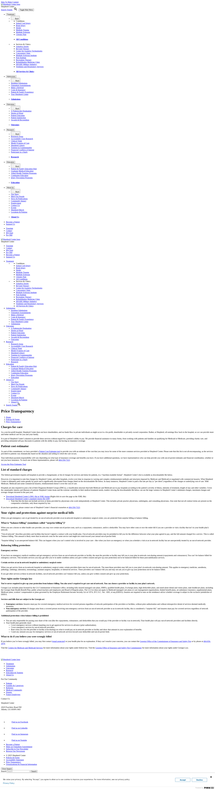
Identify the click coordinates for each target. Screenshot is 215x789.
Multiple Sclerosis (23, 32)
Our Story (15, 194)
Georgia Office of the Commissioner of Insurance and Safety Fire (165, 641)
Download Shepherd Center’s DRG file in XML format (28, 496)
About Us (10, 188)
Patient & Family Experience (22, 92)
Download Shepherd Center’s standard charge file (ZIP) (28, 499)
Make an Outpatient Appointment (19, 747)
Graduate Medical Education (22, 171)
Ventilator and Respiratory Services (30, 67)
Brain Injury (21, 25)
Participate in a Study (19, 152)
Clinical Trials (16, 141)
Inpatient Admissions (19, 83)
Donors (9, 692)
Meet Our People (17, 196)
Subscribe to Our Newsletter (17, 749)
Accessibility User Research (22, 139)
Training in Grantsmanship (21, 148)
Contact (9, 231)
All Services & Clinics (25, 71)
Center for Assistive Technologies (29, 51)
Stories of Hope (17, 113)
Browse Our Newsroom (15, 751)
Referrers (9, 688)
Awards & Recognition (20, 120)
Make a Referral (17, 88)
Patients (9, 683)
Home (8, 417)
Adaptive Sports (22, 46)
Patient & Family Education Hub (24, 169)
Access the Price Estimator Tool (13, 464)
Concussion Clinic (23, 53)
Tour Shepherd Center (19, 94)
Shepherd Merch (17, 210)
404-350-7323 (64, 460)
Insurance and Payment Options (151, 653)
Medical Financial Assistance (125, 653)
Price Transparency (13, 422)
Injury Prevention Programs (22, 178)
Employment (16, 203)
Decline (199, 780)
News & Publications (19, 199)
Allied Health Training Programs (24, 173)
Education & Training (14, 673)
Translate (9, 228)
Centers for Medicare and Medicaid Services (25, 648)
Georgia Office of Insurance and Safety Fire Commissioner (118, 648)
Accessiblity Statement (15, 760)
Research (10, 130)
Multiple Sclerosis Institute (26, 55)
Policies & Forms (13, 419)
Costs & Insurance (18, 90)
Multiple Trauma (22, 30)
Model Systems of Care (20, 143)
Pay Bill (9, 235)
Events (13, 208)
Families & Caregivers (15, 686)
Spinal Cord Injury (23, 23)
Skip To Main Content (10, 2)
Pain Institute (21, 58)
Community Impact (18, 201)
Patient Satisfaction (18, 118)
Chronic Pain (21, 34)
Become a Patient (13, 744)
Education (10, 162)
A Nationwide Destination (21, 111)
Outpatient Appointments (21, 85)
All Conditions (22, 39)
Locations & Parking (19, 212)
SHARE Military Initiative (26, 64)
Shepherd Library (18, 145)
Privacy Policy (8, 783)
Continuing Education (19, 175)
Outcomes (10, 104)
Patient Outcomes (18, 115)
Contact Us (15, 205)
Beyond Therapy (22, 49)
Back (17, 19)
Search (3, 771)
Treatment (10, 14)
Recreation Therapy (23, 60)
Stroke (18, 28)
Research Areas (17, 136)
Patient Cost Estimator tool (49, 451)
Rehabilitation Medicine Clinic (28, 62)
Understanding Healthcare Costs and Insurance (93, 653)
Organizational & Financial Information (21, 764)
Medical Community (14, 690)
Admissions (11, 77)
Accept (183, 780)
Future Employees (13, 694)
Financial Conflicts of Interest (22, 150)
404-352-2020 (6, 712)
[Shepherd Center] (10, 4)
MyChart (9, 233)
